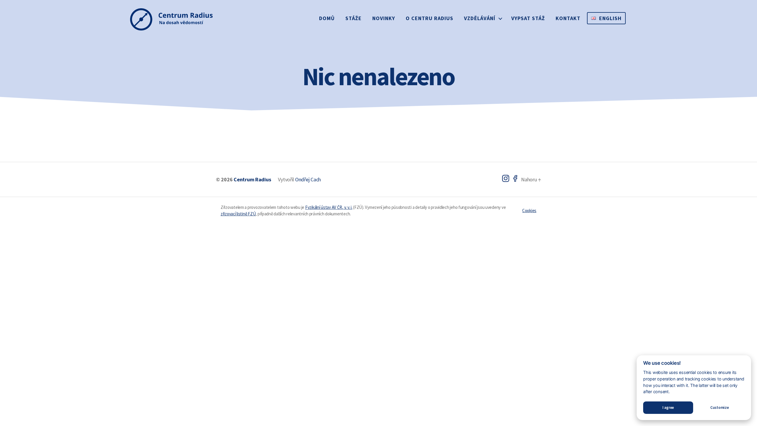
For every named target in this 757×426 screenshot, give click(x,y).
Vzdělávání (479, 18)
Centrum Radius (252, 179)
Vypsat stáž (528, 18)
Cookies (529, 210)
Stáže (353, 18)
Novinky (383, 18)
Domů (327, 18)
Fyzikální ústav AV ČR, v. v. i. (328, 207)
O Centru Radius (429, 18)
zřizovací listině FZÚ (238, 214)
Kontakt (568, 18)
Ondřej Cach (308, 179)
